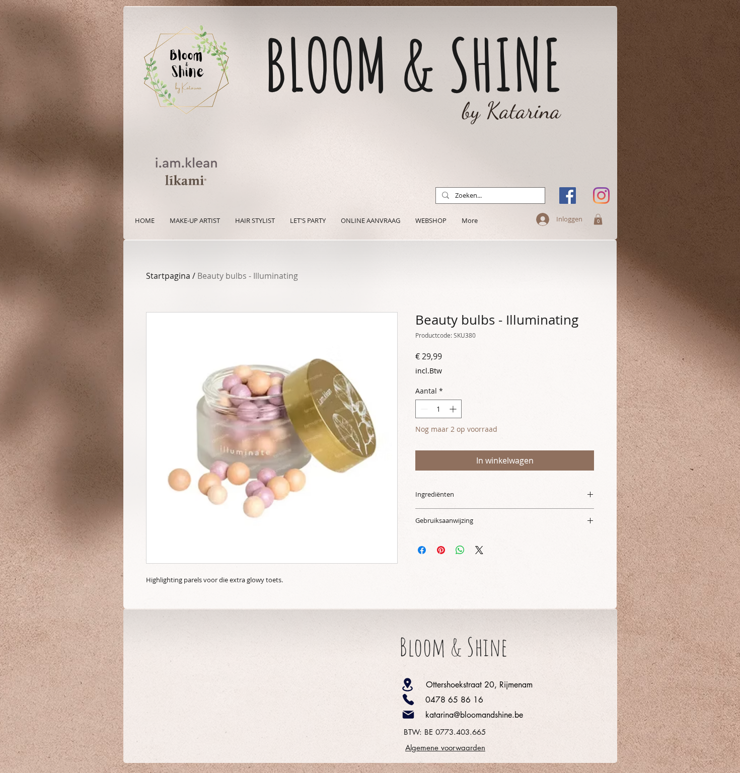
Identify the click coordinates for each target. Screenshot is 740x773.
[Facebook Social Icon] (567, 195)
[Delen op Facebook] (422, 550)
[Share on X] (479, 550)
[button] (598, 219)
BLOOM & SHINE (413, 64)
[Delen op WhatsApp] (460, 550)
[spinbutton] (438, 409)
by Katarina (511, 110)
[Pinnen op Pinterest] (441, 550)
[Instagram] (601, 195)
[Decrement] (423, 409)
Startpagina (168, 275)
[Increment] (454, 409)
